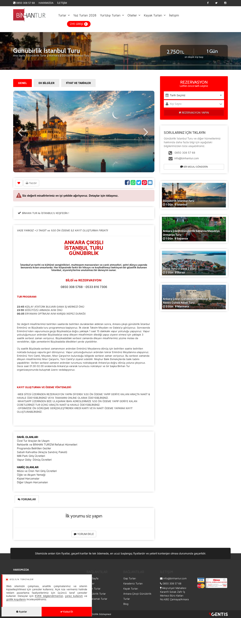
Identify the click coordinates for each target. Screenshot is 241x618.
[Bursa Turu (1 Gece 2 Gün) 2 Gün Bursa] (194, 262)
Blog (125, 603)
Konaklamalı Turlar (97, 598)
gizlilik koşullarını (16, 599)
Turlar (62, 15)
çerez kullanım (74, 595)
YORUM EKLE (85, 534)
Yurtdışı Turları (110, 15)
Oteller (132, 15)
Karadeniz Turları (133, 583)
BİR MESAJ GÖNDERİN (195, 166)
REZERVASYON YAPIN (195, 112)
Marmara (54, 55)
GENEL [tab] (22, 83)
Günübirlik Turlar (37, 55)
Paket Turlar (94, 588)
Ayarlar (22, 611)
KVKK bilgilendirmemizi (49, 595)
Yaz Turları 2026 (84, 15)
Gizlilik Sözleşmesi (101, 614)
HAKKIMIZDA (46, 2)
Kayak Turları (153, 15)
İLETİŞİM (62, 2)
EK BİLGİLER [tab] (46, 83)
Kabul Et (68, 611)
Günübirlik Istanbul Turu (75, 55)
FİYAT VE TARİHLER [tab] (78, 83)
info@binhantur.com (186, 158)
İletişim (174, 15)
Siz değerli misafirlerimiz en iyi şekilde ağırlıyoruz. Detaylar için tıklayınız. (70, 195)
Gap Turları (129, 578)
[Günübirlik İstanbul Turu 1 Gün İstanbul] (194, 194)
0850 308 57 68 (25, 2)
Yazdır (32, 183)
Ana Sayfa (19, 55)
